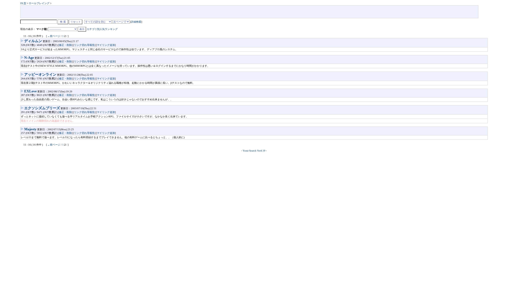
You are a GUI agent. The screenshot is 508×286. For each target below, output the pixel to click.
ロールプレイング (39, 3)
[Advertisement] (249, 12)
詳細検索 (136, 21)
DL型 (23, 3)
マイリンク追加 (106, 44)
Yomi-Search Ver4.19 (254, 150)
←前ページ (53, 36)
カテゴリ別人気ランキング (102, 29)
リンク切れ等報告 (84, 44)
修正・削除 (65, 44)
